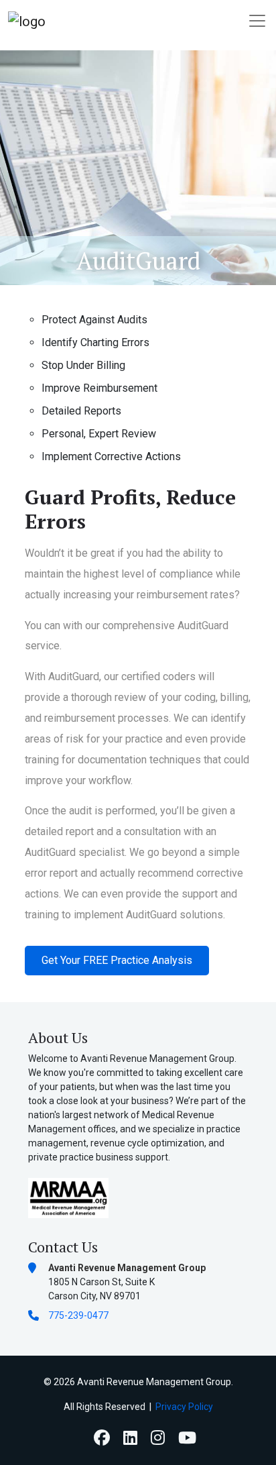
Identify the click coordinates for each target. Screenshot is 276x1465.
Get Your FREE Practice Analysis (117, 960)
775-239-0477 (78, 1315)
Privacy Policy (184, 1406)
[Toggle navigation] (257, 21)
